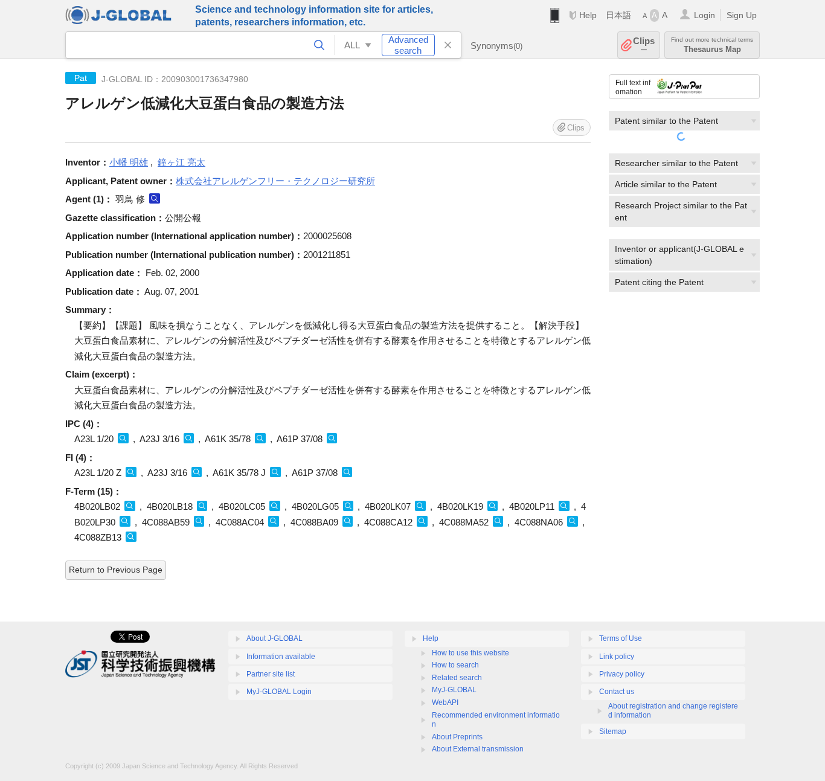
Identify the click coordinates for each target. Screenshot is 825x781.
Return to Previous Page (115, 569)
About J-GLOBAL (274, 638)
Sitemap (612, 731)
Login (704, 15)
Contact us (616, 691)
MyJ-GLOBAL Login (279, 691)
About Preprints (457, 737)
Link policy (616, 656)
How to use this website (470, 653)
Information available (280, 656)
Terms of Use (620, 638)
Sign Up (742, 15)
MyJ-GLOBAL (454, 690)
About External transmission (478, 749)
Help (588, 15)
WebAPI (445, 702)
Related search (457, 677)
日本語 (618, 15)
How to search (455, 665)
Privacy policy (621, 674)
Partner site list (270, 674)
